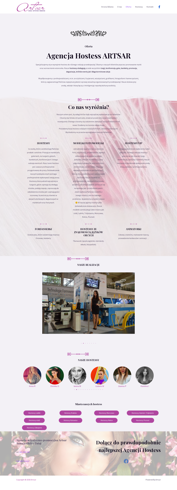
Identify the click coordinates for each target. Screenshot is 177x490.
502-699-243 (24, 452)
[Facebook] (159, 6)
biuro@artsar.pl (22, 461)
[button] (17, 307)
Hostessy (139, 7)
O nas (119, 7)
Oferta (128, 7)
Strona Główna (107, 7)
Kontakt (150, 7)
